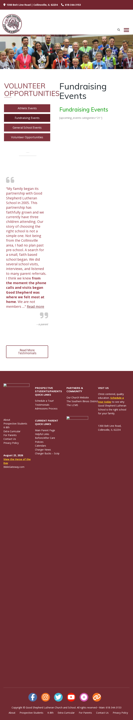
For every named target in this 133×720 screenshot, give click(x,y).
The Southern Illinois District (82, 401)
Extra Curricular (11, 431)
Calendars (40, 445)
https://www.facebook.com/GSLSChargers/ (32, 697)
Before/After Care (45, 437)
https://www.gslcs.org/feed (96, 697)
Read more (35, 306)
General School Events (27, 127)
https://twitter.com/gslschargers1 (58, 697)
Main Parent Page (45, 430)
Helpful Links (42, 434)
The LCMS (72, 405)
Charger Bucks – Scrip (47, 453)
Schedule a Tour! (44, 400)
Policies (39, 441)
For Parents (10, 435)
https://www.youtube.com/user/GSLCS (71, 697)
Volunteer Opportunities (27, 137)
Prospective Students (15, 423)
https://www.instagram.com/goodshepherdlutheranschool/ (45, 697)
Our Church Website (77, 397)
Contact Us (9, 439)
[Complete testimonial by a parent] (28, 155)
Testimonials (42, 404)
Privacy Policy (11, 442)
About (6, 419)
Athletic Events (27, 108)
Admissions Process (46, 408)
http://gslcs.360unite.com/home (84, 697)
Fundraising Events (27, 118)
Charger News (43, 449)
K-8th (6, 427)
